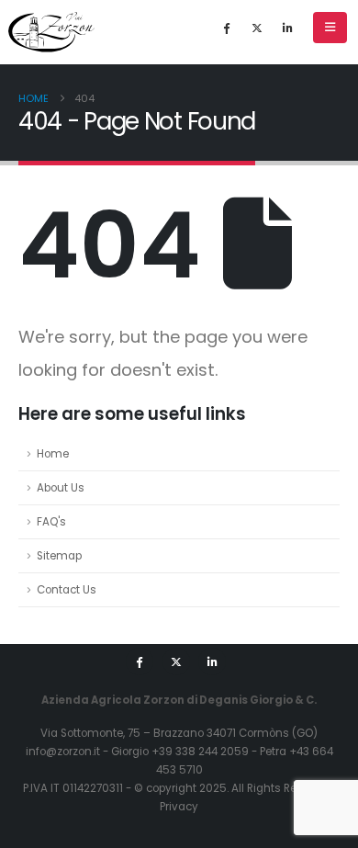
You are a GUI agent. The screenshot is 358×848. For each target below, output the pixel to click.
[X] (257, 27)
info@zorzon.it (63, 751)
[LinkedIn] (287, 27)
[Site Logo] (51, 32)
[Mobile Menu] (330, 27)
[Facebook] (227, 27)
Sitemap (59, 555)
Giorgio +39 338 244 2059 (180, 751)
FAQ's (51, 521)
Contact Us (66, 589)
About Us (60, 488)
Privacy (179, 806)
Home (53, 454)
